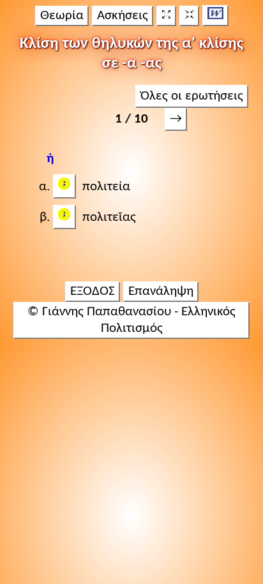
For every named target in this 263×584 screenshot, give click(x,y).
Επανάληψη (160, 291)
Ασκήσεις (122, 15)
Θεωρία (62, 15)
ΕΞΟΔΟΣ (92, 291)
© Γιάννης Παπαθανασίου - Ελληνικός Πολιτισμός (131, 320)
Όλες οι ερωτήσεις (191, 96)
